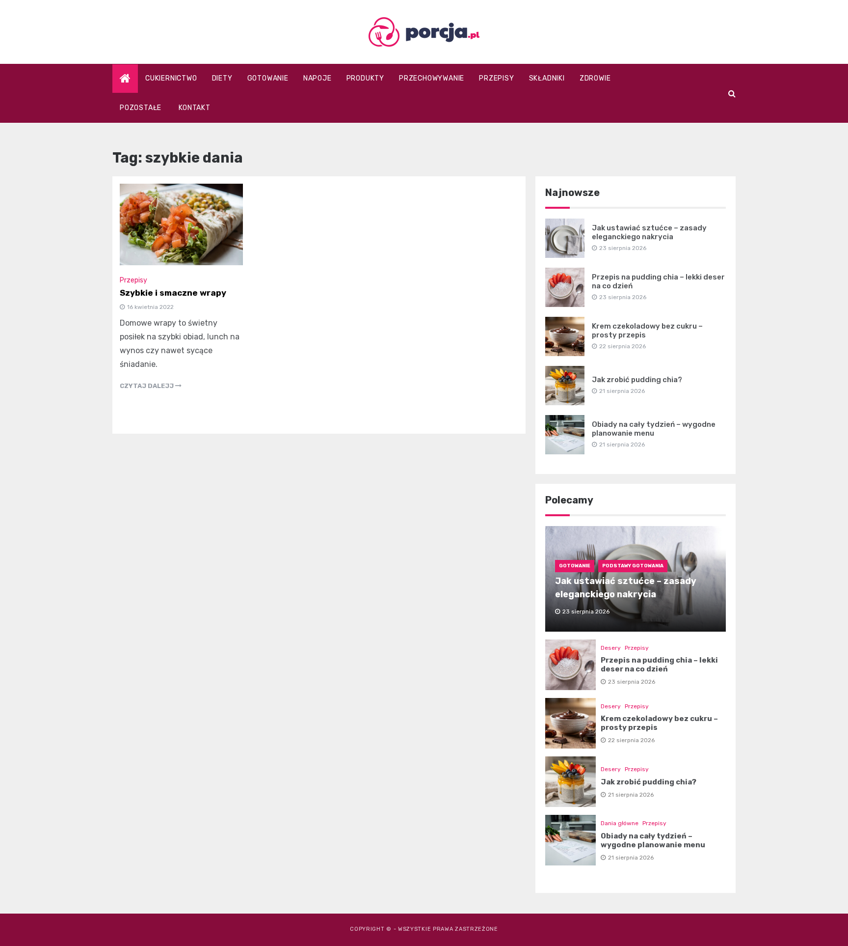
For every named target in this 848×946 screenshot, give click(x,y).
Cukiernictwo (171, 78)
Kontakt (195, 108)
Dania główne (619, 823)
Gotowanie (268, 78)
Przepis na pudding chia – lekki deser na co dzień (659, 664)
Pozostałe (140, 108)
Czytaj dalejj (147, 386)
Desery (611, 647)
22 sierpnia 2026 (631, 740)
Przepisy (496, 78)
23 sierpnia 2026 (631, 681)
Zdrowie (595, 78)
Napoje (317, 78)
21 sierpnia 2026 (631, 794)
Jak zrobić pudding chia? (637, 379)
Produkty (365, 78)
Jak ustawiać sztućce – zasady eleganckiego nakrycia (649, 232)
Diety (222, 78)
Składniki (547, 78)
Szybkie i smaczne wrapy (173, 293)
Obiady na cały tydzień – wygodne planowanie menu (654, 429)
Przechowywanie (431, 78)
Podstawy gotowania (632, 566)
